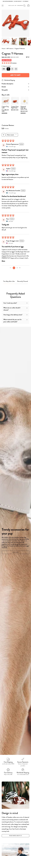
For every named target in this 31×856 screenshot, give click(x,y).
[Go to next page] (20, 268)
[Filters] (3, 135)
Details (4, 87)
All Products (10, 48)
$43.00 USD (14, 110)
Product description (7, 84)
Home (3, 48)
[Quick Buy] (7, 103)
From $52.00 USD (5, 110)
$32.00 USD (24, 111)
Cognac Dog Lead (5, 107)
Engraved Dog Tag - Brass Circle (24, 108)
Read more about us (15, 835)
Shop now (15, 552)
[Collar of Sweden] (16, 5)
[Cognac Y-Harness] (5, 41)
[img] (27, 57)
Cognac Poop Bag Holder (15, 107)
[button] (24, 5)
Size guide (5, 90)
